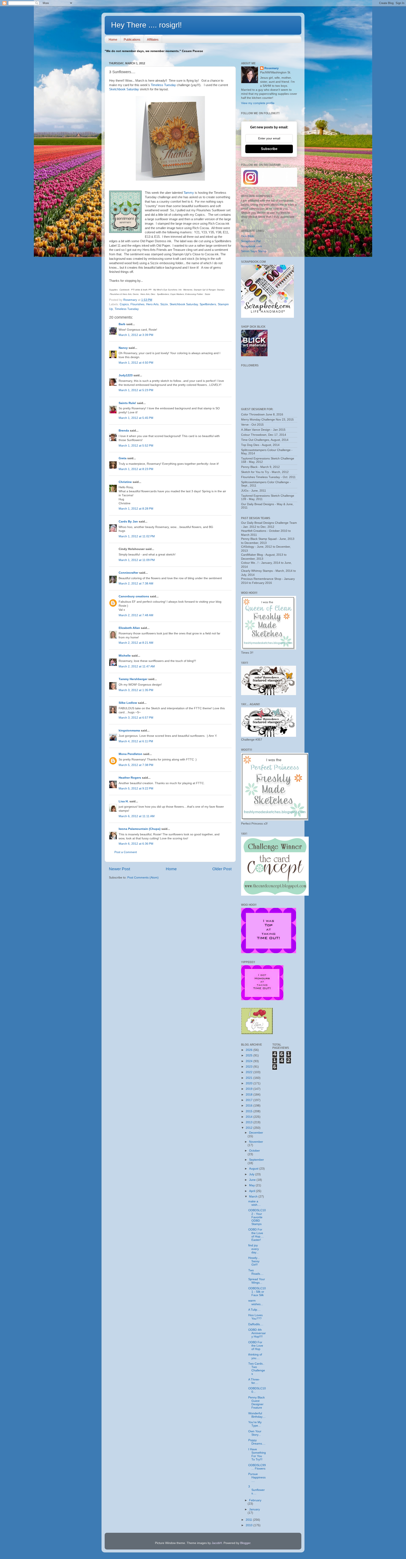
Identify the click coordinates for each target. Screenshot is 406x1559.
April (252, 1191)
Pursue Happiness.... (257, 1477)
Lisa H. (124, 801)
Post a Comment (125, 852)
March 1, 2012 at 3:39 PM (136, 335)
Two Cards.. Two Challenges (256, 1369)
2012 (249, 1127)
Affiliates (153, 39)
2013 (249, 1122)
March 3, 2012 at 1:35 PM (136, 690)
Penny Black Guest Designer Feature (256, 1402)
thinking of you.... (255, 1356)
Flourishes (137, 304)
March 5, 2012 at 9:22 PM (136, 788)
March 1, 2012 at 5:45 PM (136, 417)
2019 (249, 1088)
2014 (249, 1116)
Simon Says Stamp (253, 251)
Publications (132, 39)
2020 (249, 1083)
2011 (249, 1519)
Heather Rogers (130, 777)
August (254, 1168)
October (254, 1150)
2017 (249, 1100)
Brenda (124, 430)
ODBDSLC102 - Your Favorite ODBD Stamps (257, 1217)
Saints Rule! (127, 403)
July (252, 1174)
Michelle (125, 655)
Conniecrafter (128, 572)
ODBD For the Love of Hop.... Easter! (256, 1234)
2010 (249, 1525)
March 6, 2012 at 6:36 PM (136, 843)
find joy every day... (253, 1249)
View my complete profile (257, 103)
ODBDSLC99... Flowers (257, 1467)
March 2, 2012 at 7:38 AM (136, 583)
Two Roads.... (255, 1272)
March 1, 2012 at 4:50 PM (136, 362)
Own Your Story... (254, 1433)
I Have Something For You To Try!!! (257, 1454)
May (252, 1185)
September (256, 1159)
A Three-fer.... (254, 1381)
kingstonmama (129, 730)
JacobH (217, 1543)
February (255, 1500)
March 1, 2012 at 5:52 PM (136, 445)
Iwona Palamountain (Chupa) (139, 828)
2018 (249, 1094)
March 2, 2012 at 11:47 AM (137, 666)
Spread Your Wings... (256, 1281)
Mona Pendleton (130, 754)
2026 (249, 1050)
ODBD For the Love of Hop (255, 1346)
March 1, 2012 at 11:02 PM (137, 536)
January (254, 1509)
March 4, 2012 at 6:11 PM (136, 741)
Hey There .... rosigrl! (146, 25)
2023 (249, 1066)
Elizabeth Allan (129, 628)
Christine (125, 482)
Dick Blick (247, 236)
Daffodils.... (255, 1324)
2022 (249, 1072)
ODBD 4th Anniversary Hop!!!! (257, 1333)
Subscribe (269, 149)
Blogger (245, 1543)
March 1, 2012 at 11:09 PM (137, 560)
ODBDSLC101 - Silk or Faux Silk (257, 1292)
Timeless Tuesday (163, 85)
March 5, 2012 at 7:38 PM (136, 765)
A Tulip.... (254, 1309)
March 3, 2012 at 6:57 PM (136, 717)
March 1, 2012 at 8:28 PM (136, 508)
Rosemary (271, 68)
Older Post (222, 869)
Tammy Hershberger (133, 679)
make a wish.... (254, 1203)
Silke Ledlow (128, 702)
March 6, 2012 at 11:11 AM (137, 816)
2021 (249, 1077)
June (252, 1179)
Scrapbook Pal (251, 241)
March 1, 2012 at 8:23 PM (136, 469)
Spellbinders (208, 304)
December (256, 1132)
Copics (124, 304)
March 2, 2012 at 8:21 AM (136, 642)
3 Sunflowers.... (256, 1490)
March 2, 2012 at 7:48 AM (136, 615)
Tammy (189, 192)
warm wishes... (255, 1302)
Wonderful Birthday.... (257, 1415)
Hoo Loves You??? (255, 1317)
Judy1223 (126, 375)
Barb (122, 324)
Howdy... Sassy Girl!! (254, 1261)
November (256, 1141)
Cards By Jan (128, 521)
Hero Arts (152, 304)
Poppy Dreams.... (256, 1442)
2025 (249, 1055)
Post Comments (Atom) (143, 877)
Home (113, 39)
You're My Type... (255, 1424)
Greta (122, 458)
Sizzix (164, 304)
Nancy (123, 347)
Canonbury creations (134, 596)
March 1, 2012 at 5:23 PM (136, 390)
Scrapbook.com (251, 246)
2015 (249, 1111)
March (253, 1196)
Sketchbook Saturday (124, 89)
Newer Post (119, 869)
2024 (249, 1061)
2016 (249, 1105)
